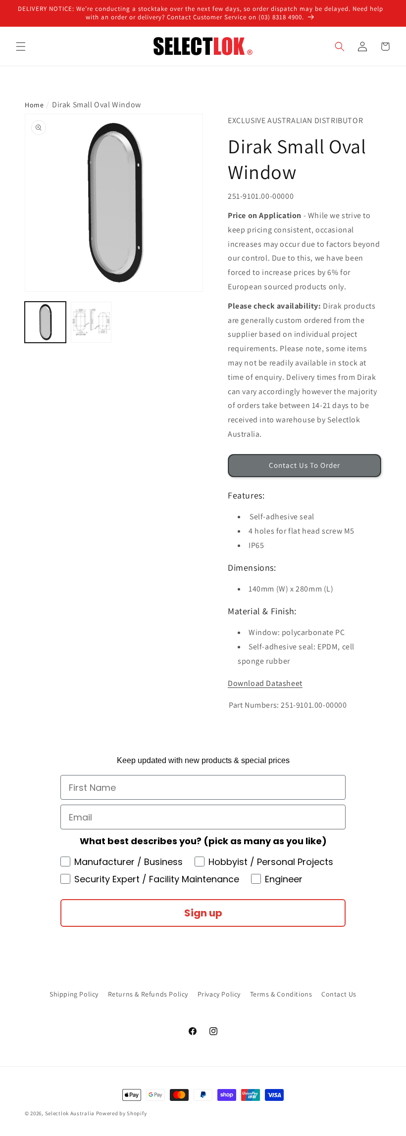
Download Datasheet (265, 683)
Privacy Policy (219, 994)
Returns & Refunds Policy (148, 994)
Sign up (203, 913)
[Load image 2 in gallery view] (91, 322)
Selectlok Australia (70, 1113)
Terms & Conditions (281, 994)
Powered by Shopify (121, 1113)
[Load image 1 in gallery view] (45, 322)
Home (34, 104)
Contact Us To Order (304, 465)
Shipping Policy (74, 994)
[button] (21, 46)
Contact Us (338, 994)
